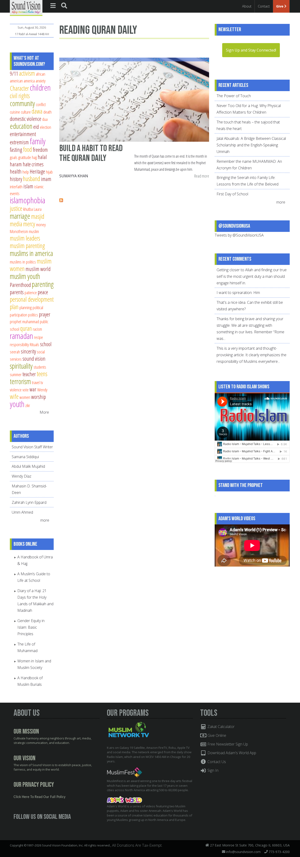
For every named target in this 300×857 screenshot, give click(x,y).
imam (46, 179)
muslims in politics (23, 262)
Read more (201, 176)
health (16, 171)
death (47, 112)
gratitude (24, 157)
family (37, 141)
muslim (34, 231)
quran (26, 328)
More (44, 412)
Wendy (42, 389)
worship (38, 397)
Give (280, 6)
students (40, 367)
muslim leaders (25, 238)
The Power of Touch (234, 95)
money (41, 224)
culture (26, 112)
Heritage (37, 171)
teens (42, 373)
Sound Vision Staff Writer (32, 446)
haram (16, 164)
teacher (29, 374)
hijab (49, 172)
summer (16, 374)
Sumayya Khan (73, 175)
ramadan (21, 335)
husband (31, 178)
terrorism (20, 381)
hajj (34, 157)
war (33, 389)
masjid (37, 216)
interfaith (16, 186)
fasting (16, 149)
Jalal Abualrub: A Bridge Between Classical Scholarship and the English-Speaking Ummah (251, 145)
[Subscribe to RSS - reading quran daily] (61, 200)
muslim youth (25, 276)
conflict (41, 104)
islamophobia (27, 200)
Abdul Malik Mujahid (28, 466)
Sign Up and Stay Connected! (251, 50)
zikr (27, 405)
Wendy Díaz (21, 476)
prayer (44, 314)
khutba (28, 209)
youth (17, 403)
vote (25, 389)
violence (16, 389)
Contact (264, 6)
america (29, 81)
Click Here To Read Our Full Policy (39, 797)
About (246, 6)
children (40, 87)
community (22, 103)
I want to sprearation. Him (238, 292)
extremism (19, 142)
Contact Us (216, 761)
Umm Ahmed (22, 512)
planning (25, 307)
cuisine (15, 112)
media (16, 223)
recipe (38, 337)
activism (27, 73)
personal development (32, 299)
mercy (29, 223)
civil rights (20, 95)
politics (33, 315)
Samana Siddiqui (25, 456)
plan (14, 306)
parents (17, 292)
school (46, 344)
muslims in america (31, 253)
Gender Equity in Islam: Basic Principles (31, 627)
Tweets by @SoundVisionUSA (239, 235)
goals (13, 157)
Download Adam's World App (231, 752)
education (21, 126)
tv (42, 382)
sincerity (28, 351)
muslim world (38, 269)
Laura (37, 209)
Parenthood (20, 285)
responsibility (19, 344)
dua (45, 119)
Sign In (212, 770)
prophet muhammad (24, 321)
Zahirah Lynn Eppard (29, 502)
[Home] (26, 7)
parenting (43, 284)
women (24, 397)
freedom (40, 149)
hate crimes (33, 164)
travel (36, 382)
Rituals (34, 344)
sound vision (33, 358)
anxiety (40, 81)
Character (19, 88)
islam (28, 186)
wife (14, 396)
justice (16, 208)
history (16, 179)
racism (37, 329)
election (45, 127)
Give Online (216, 735)
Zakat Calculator (220, 726)
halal (42, 157)
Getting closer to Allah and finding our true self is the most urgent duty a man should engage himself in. (252, 276)
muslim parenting (27, 245)
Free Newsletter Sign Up (227, 744)
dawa (37, 111)
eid (36, 126)
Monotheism (19, 231)
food (27, 149)
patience (31, 292)
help (25, 172)
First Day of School (232, 194)
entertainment (23, 134)
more (45, 520)
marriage (20, 216)
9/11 (14, 73)
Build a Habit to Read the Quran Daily (91, 153)
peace (43, 292)
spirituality (21, 366)
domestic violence (25, 118)
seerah (15, 352)
